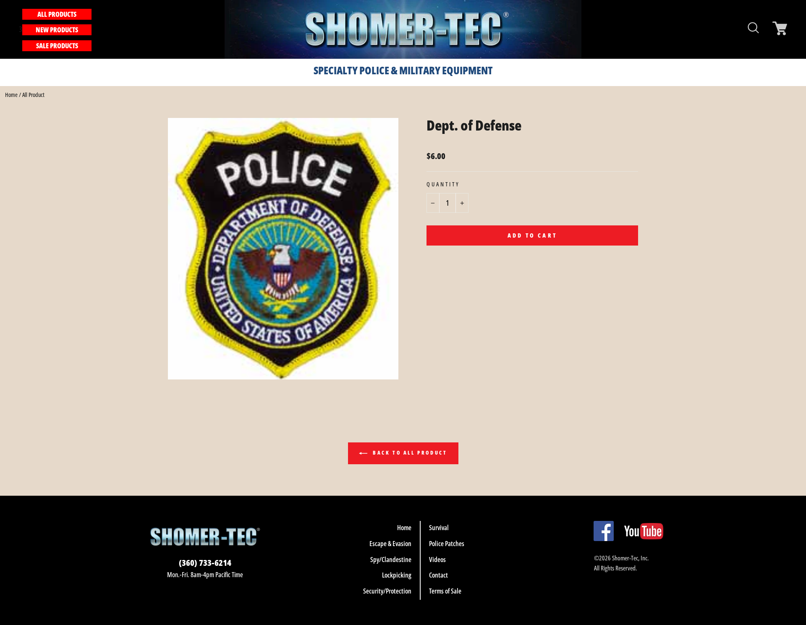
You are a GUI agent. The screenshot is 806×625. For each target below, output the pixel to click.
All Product (33, 95)
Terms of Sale (445, 591)
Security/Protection (387, 591)
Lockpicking (396, 575)
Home (11, 95)
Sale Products (57, 45)
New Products (57, 29)
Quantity (443, 184)
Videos (437, 559)
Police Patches (446, 543)
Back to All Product (409, 453)
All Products (56, 14)
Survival (439, 527)
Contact (438, 575)
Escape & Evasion (390, 543)
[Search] (96, 29)
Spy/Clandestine (390, 559)
